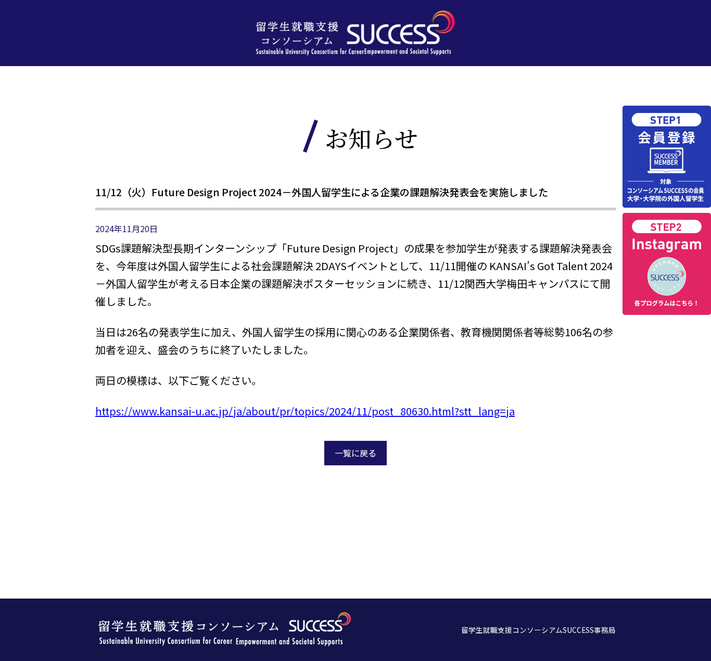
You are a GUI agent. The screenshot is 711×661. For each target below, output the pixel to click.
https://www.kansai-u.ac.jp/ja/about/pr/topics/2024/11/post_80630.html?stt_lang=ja (305, 410)
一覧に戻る (355, 453)
